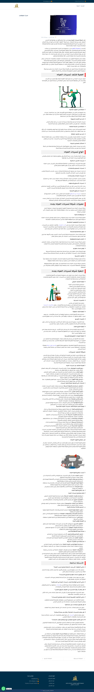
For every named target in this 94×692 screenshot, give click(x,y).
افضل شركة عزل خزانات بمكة (15, 32)
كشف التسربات (51, 37)
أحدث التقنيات (62, 225)
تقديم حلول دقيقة (51, 345)
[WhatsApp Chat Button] (3, 689)
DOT (41, 690)
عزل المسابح (51, 685)
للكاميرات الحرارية (48, 305)
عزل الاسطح (51, 681)
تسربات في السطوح (75, 193)
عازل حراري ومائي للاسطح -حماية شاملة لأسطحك (20, 21)
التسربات (71, 615)
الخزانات (58, 585)
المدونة (78, 6)
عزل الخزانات (51, 683)
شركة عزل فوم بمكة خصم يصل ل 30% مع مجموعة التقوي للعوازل (22, 28)
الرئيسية (82, 6)
